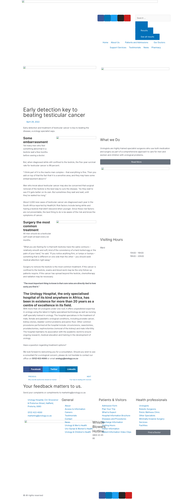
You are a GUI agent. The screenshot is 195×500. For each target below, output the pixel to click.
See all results (147, 36)
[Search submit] (141, 24)
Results (144, 30)
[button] (33, 369)
